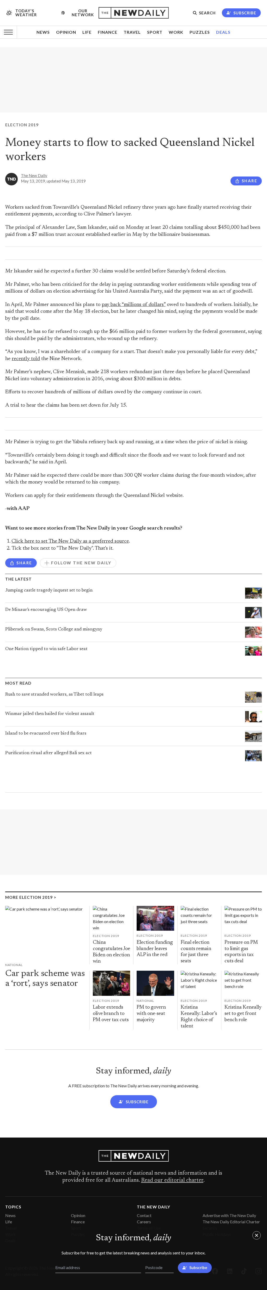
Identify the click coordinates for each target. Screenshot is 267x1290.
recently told (26, 358)
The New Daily (34, 175)
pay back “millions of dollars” (134, 304)
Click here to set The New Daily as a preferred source (70, 541)
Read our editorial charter (172, 1180)
